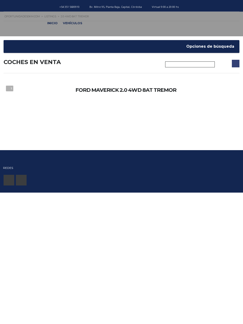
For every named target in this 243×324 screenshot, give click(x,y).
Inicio (52, 23)
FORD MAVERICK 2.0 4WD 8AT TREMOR (125, 90)
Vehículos (72, 23)
